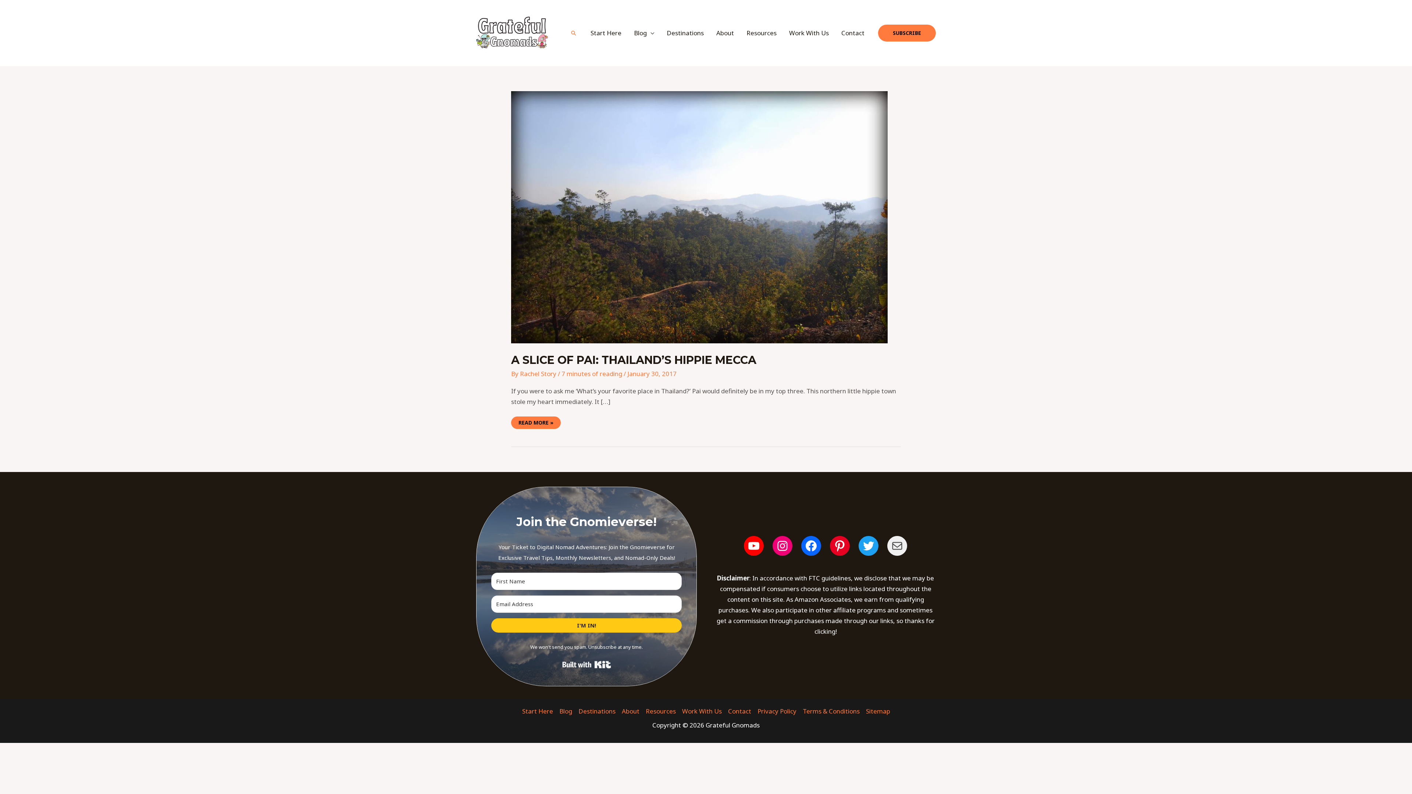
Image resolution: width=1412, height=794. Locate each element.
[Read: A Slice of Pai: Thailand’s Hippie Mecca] (699, 216)
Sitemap (878, 711)
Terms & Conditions (831, 711)
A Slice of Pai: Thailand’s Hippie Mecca (633, 360)
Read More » (535, 421)
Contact (852, 33)
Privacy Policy (776, 711)
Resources (761, 33)
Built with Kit (586, 664)
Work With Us (809, 33)
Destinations (685, 33)
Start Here (606, 33)
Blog (565, 711)
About (725, 33)
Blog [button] (640, 33)
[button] (573, 33)
